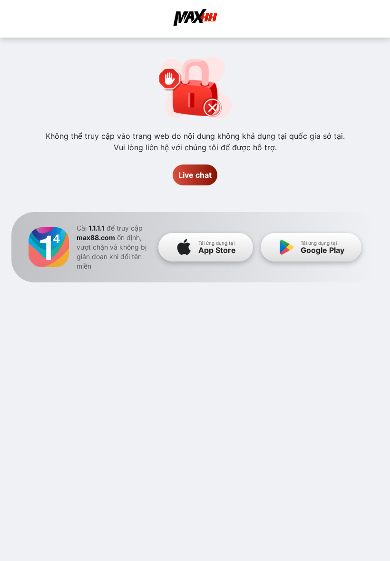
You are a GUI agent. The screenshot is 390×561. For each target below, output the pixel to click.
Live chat (195, 175)
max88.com (96, 237)
